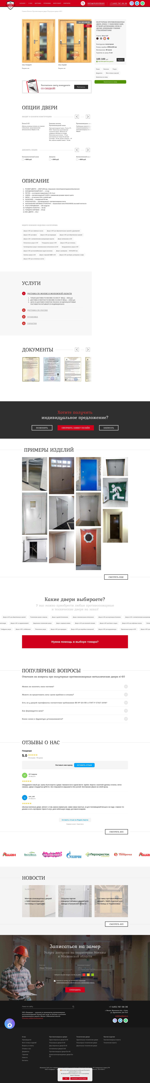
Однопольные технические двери (87, 1040)
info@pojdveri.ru (96, 3)
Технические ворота (110, 1042)
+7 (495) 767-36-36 (118, 3)
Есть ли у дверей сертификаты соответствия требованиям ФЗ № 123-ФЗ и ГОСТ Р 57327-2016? (64, 702)
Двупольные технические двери (86, 1045)
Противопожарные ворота (112, 1040)
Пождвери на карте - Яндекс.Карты (75, 824)
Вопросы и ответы (28, 1045)
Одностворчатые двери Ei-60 (58, 1040)
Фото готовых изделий (29, 1042)
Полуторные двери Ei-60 (57, 1042)
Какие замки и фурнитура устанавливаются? (42, 718)
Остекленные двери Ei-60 (57, 1048)
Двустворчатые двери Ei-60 (58, 1045)
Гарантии (25, 1054)
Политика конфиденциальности (32, 1018)
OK (66, 1078)
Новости (25, 1057)
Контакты (25, 1060)
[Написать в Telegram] (137, 3)
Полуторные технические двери (86, 1042)
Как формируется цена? (33, 710)
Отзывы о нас (26, 1048)
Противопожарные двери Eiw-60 (59, 1051)
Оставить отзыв (84, 765)
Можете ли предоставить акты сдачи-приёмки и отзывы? (48, 694)
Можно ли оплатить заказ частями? (38, 686)
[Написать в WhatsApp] (142, 3)
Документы (25, 1051)
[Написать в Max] (132, 3)
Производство (26, 1040)
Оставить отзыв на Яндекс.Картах (75, 820)
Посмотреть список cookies (79, 1078)
